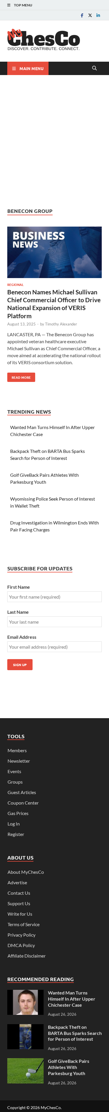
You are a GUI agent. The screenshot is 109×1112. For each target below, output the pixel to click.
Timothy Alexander (61, 324)
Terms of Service (24, 924)
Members (17, 750)
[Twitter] (90, 15)
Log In (14, 823)
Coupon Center (23, 802)
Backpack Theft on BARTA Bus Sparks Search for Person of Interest (75, 1033)
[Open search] (94, 68)
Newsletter (19, 761)
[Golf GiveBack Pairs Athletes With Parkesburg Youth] (25, 1061)
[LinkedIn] (98, 15)
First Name (18, 587)
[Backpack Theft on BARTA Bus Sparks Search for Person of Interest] (25, 1027)
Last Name (18, 612)
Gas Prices (18, 813)
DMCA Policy (21, 945)
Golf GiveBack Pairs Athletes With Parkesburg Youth (68, 1067)
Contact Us (19, 893)
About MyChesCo (26, 872)
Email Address (21, 637)
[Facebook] (81, 15)
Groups (15, 781)
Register (16, 834)
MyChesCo (51, 1107)
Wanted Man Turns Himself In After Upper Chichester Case (71, 999)
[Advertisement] (54, 141)
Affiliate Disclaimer (27, 955)
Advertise (17, 882)
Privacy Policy (21, 934)
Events (14, 771)
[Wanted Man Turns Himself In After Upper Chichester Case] (25, 993)
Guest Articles (22, 792)
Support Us (19, 903)
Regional (15, 284)
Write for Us (20, 914)
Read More (19, 376)
